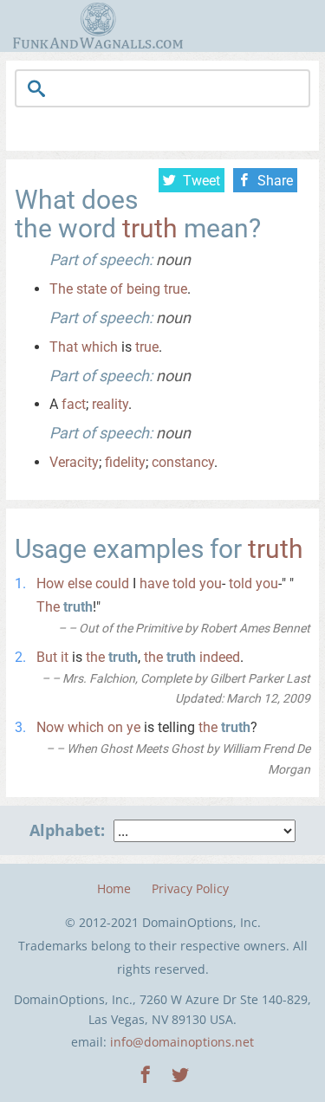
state (91, 289)
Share (275, 180)
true (175, 289)
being (143, 289)
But (46, 657)
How (50, 583)
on (115, 727)
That (63, 347)
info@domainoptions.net (182, 1042)
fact (74, 404)
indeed (219, 657)
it (64, 657)
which (99, 347)
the (95, 657)
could (112, 583)
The (61, 289)
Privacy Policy (190, 888)
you (210, 583)
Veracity (74, 462)
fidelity (125, 462)
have (154, 583)
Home (114, 888)
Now (50, 727)
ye (133, 727)
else (80, 583)
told (184, 583)
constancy (183, 462)
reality (110, 404)
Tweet (201, 180)
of (116, 289)
